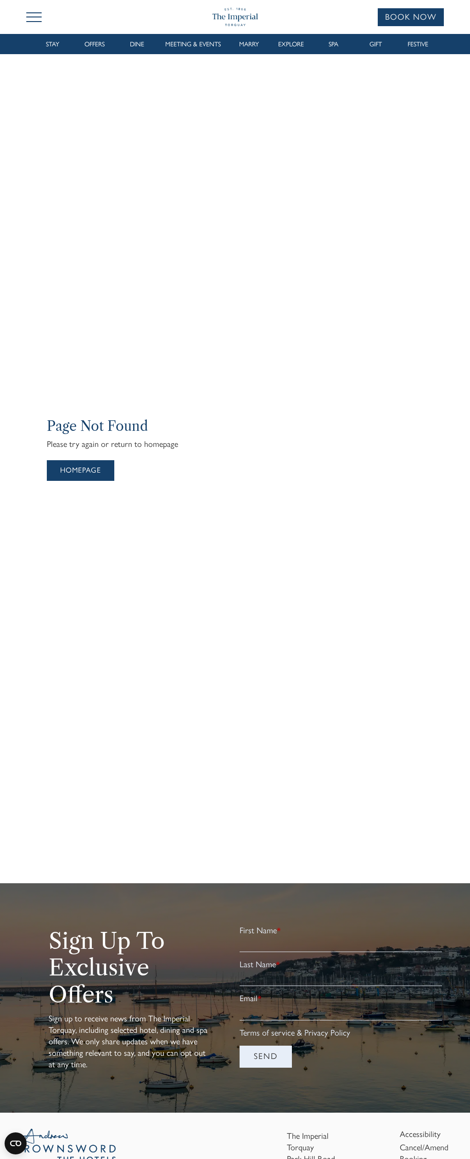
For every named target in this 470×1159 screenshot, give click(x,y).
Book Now (410, 17)
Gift (375, 44)
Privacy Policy (327, 1033)
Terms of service (267, 1033)
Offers (94, 44)
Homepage (80, 470)
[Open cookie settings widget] (16, 1143)
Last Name (260, 964)
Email (251, 998)
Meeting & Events (193, 44)
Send (266, 1056)
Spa (333, 44)
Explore (291, 44)
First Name (260, 930)
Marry (249, 44)
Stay (52, 44)
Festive (418, 44)
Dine (137, 44)
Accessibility (420, 1134)
